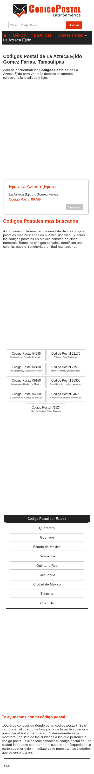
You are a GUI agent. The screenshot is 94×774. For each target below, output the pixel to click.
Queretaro (47, 528)
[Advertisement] (47, 131)
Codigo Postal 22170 (65, 355)
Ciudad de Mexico (47, 584)
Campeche (47, 556)
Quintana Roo (47, 565)
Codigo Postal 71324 (46, 409)
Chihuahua (47, 575)
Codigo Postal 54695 (26, 355)
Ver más (74, 207)
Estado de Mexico (46, 547)
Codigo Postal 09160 (26, 382)
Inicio (7, 765)
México (19, 35)
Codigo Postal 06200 (26, 395)
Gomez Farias (70, 35)
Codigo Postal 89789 (25, 199)
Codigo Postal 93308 (66, 382)
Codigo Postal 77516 (65, 368)
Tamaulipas (42, 35)
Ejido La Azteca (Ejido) (32, 186)
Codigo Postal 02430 (26, 368)
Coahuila (47, 603)
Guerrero (47, 537)
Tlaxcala (46, 594)
